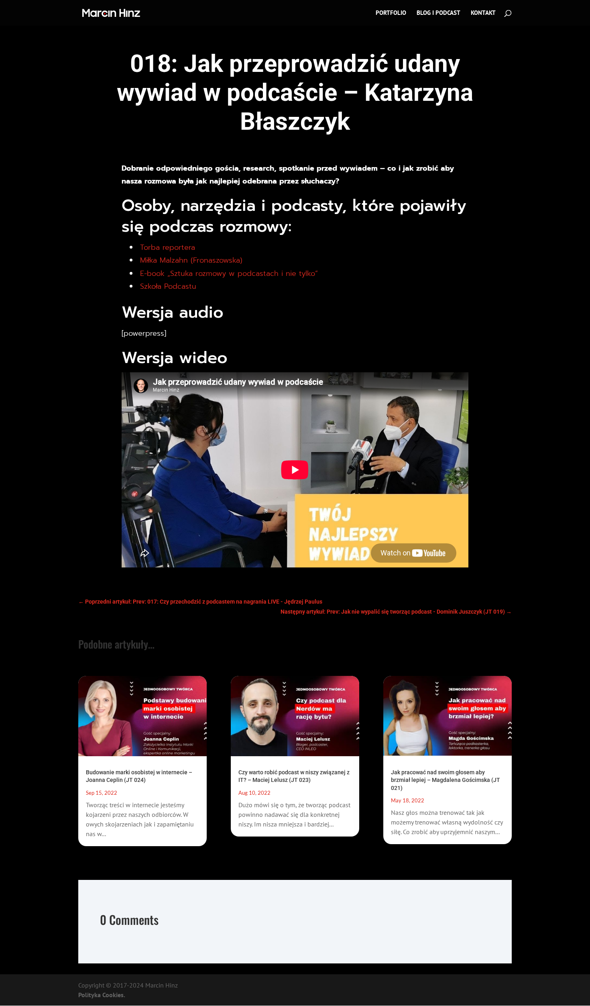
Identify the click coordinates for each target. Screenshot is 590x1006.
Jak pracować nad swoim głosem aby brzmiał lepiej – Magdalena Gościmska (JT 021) (445, 780)
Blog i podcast (438, 13)
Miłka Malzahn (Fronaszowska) (191, 260)
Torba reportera (167, 247)
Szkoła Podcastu (168, 286)
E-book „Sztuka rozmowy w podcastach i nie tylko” (229, 273)
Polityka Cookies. (101, 995)
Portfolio (391, 13)
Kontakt (483, 13)
